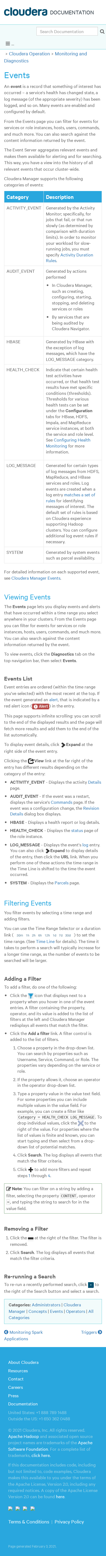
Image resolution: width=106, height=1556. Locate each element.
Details (94, 782)
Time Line (45, 941)
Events (56, 1311)
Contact (16, 1379)
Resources (18, 1370)
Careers (15, 1387)
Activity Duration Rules (69, 257)
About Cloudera (23, 1362)
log (85, 844)
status (77, 830)
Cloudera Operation (29, 53)
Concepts (38, 1311)
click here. (41, 1455)
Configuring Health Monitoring (68, 443)
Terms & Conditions (28, 1521)
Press (13, 1395)
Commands (61, 802)
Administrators (46, 1304)
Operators (75, 1311)
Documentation (23, 1403)
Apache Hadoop (23, 1436)
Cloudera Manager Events (35, 578)
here (60, 1496)
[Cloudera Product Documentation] (26, 12)
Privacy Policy (69, 1521)
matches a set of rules (70, 497)
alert (53, 699)
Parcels (61, 882)
